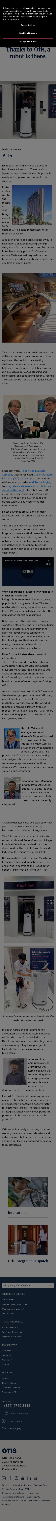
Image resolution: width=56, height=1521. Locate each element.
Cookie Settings (28, 25)
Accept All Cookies (28, 41)
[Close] (52, 4)
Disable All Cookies (27, 33)
